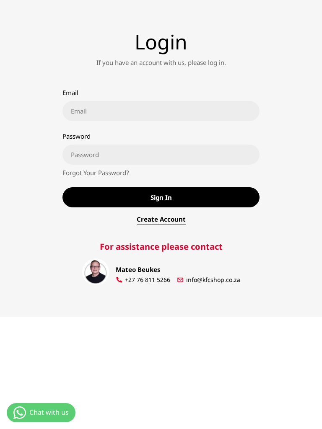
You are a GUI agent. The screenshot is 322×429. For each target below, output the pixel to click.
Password (76, 136)
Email (70, 92)
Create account (161, 219)
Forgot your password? (95, 172)
